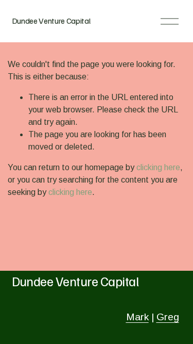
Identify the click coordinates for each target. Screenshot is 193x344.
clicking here (158, 167)
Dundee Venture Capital (51, 20)
